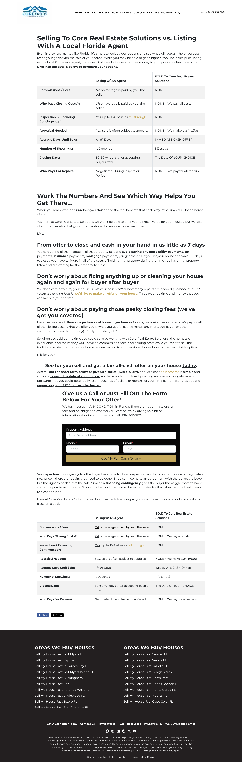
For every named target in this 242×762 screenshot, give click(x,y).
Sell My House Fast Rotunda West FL (62, 690)
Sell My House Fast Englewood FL (60, 695)
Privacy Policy (153, 723)
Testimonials (164, 12)
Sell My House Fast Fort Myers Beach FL (64, 672)
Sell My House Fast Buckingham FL (61, 678)
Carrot (151, 757)
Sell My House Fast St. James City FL (62, 666)
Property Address (79, 429)
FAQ (177, 12)
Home (79, 12)
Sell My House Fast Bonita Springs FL (151, 684)
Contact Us (87, 723)
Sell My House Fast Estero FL (56, 701)
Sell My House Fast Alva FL (54, 684)
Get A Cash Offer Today (62, 723)
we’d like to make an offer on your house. (106, 293)
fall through (137, 117)
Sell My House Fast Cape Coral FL (148, 701)
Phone (71, 443)
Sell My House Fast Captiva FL (57, 660)
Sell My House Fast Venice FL (145, 660)
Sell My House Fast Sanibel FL (145, 654)
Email (128, 443)
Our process (170, 372)
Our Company (143, 12)
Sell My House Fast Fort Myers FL (59, 654)
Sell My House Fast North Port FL (147, 678)
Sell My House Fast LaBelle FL (145, 666)
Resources (134, 723)
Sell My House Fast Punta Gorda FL (149, 690)
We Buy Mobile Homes (180, 723)
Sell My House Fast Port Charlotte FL (62, 707)
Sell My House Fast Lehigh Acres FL (149, 672)
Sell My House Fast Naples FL (145, 695)
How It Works (121, 12)
